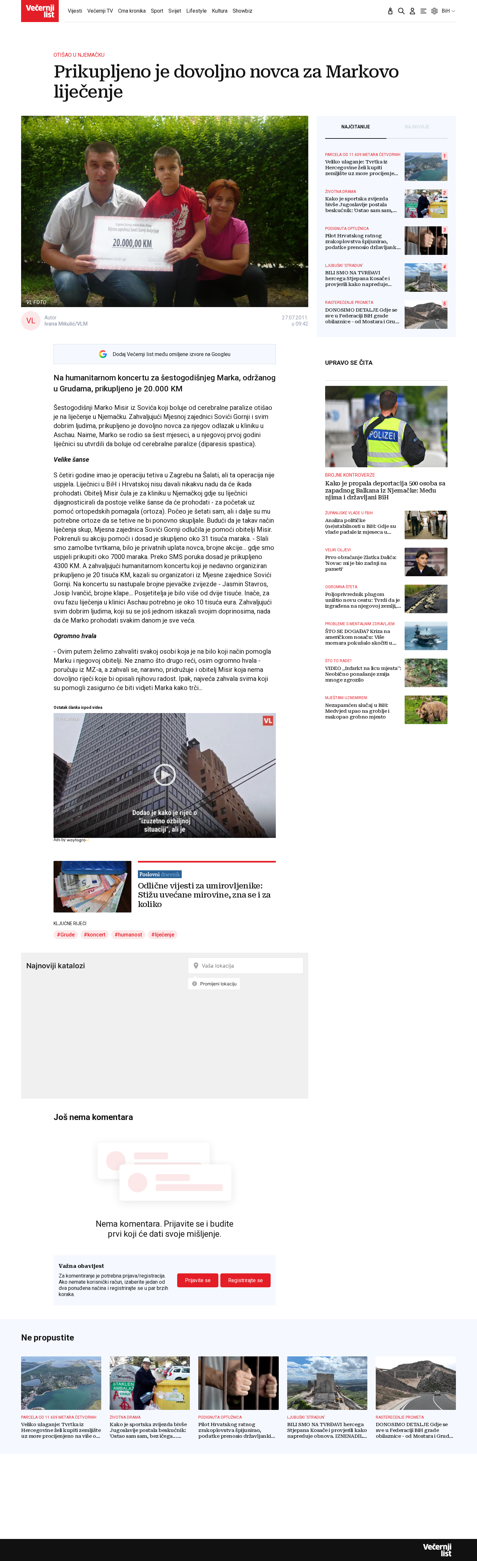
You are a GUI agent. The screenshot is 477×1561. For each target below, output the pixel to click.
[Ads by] (79, 843)
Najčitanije (355, 126)
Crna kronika (132, 11)
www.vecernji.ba (40, 11)
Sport (157, 11)
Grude (67, 935)
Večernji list (437, 1550)
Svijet (174, 11)
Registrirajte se (245, 1280)
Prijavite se (198, 1280)
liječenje (164, 935)
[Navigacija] (423, 11)
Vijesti (75, 11)
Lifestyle (196, 11)
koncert (96, 935)
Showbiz (242, 11)
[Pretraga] (401, 11)
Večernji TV (100, 11)
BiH (446, 11)
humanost (130, 935)
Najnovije (417, 126)
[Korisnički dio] (412, 11)
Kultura (219, 11)
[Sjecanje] (390, 11)
